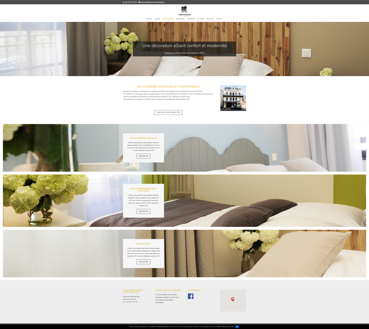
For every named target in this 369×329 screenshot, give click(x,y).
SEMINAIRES (180, 19)
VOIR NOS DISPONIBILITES (168, 112)
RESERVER (191, 19)
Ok (237, 326)
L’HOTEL (157, 19)
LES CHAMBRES (168, 19)
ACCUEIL (149, 19)
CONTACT (219, 19)
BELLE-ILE (210, 19)
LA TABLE (200, 19)
